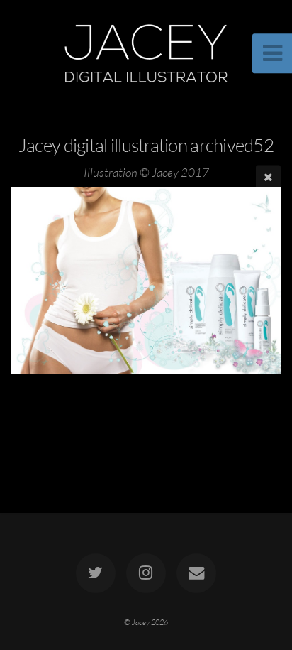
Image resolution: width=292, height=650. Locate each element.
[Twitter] (96, 573)
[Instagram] (146, 573)
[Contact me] (196, 573)
